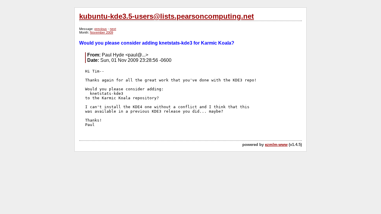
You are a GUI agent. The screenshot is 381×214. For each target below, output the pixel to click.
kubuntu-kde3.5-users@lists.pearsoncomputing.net (166, 16)
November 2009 (101, 32)
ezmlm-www (276, 144)
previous (100, 29)
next (113, 29)
